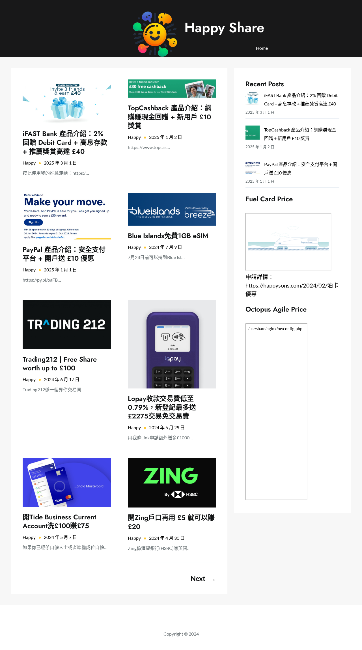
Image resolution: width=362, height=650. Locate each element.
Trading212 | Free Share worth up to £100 (60, 363)
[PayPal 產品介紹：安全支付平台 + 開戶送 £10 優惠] (252, 168)
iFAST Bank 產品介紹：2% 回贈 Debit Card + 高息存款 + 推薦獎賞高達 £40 (65, 142)
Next (203, 578)
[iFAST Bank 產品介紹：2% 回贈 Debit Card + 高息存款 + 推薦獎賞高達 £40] (252, 99)
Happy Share (224, 27)
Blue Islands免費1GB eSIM (168, 235)
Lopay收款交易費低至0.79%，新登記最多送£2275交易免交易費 (162, 407)
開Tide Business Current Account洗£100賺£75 (59, 521)
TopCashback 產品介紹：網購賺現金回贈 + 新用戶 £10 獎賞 (170, 116)
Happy (29, 162)
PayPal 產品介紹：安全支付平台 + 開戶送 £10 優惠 (64, 254)
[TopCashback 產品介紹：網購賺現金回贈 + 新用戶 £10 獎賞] (252, 134)
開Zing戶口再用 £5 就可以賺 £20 (171, 522)
